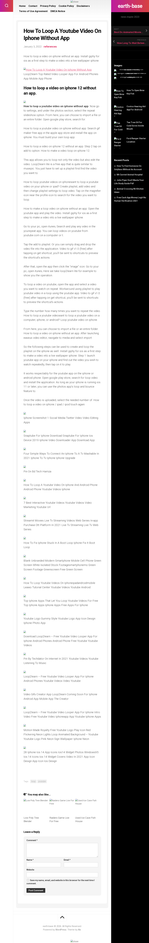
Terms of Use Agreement (33, 11)
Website (30, 870)
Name (30, 860)
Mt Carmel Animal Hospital (130, 174)
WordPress (60, 929)
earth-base (130, 6)
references (50, 46)
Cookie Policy (66, 6)
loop (33, 781)
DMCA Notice (57, 11)
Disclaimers (83, 6)
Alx (79, 929)
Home (22, 6)
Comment (32, 840)
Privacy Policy (48, 6)
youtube (42, 781)
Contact (33, 6)
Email (67, 860)
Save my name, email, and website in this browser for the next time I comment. (60, 882)
